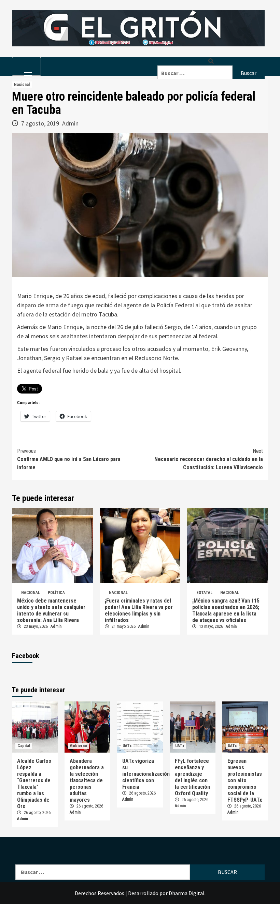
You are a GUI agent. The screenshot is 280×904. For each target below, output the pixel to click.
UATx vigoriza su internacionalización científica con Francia (146, 774)
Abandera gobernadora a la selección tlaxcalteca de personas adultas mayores (87, 780)
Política (56, 592)
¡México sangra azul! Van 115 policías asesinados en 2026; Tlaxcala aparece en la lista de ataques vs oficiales (226, 610)
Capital (23, 745)
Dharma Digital (187, 893)
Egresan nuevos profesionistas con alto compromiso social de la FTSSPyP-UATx (244, 780)
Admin (70, 123)
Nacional (22, 84)
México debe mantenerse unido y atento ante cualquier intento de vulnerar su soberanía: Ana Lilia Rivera (51, 610)
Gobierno (78, 745)
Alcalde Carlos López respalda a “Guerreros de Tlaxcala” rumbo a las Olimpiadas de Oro (34, 784)
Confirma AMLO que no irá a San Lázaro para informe (69, 459)
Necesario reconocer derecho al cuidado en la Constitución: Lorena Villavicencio (208, 459)
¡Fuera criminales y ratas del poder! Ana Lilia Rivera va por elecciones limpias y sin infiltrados (139, 610)
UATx (127, 745)
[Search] (211, 61)
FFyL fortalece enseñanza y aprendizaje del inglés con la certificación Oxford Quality (192, 777)
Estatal (204, 592)
